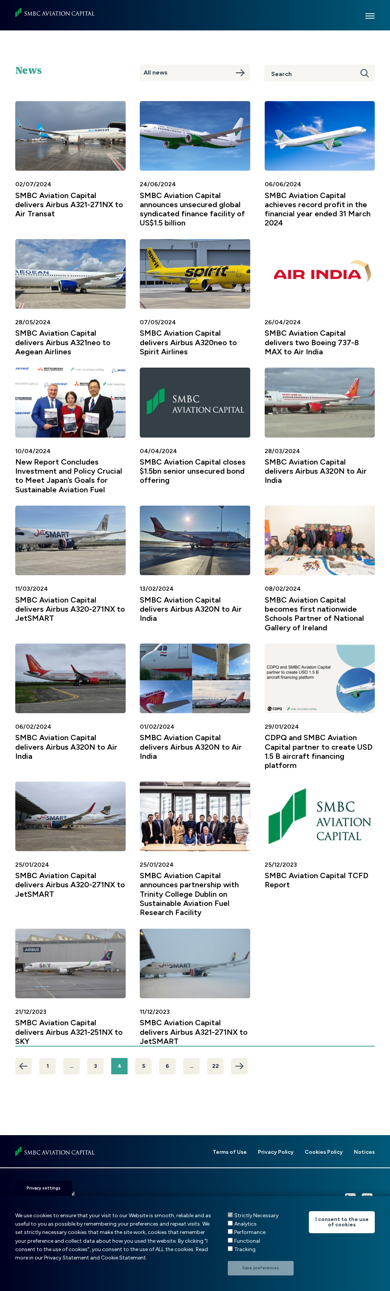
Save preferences (260, 1268)
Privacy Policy (276, 1152)
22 (215, 1066)
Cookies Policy (324, 1152)
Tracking (245, 1249)
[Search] (362, 73)
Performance (249, 1232)
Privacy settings (44, 1188)
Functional (247, 1241)
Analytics (245, 1224)
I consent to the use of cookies (342, 1222)
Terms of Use (230, 1152)
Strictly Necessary (256, 1215)
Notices (364, 1152)
